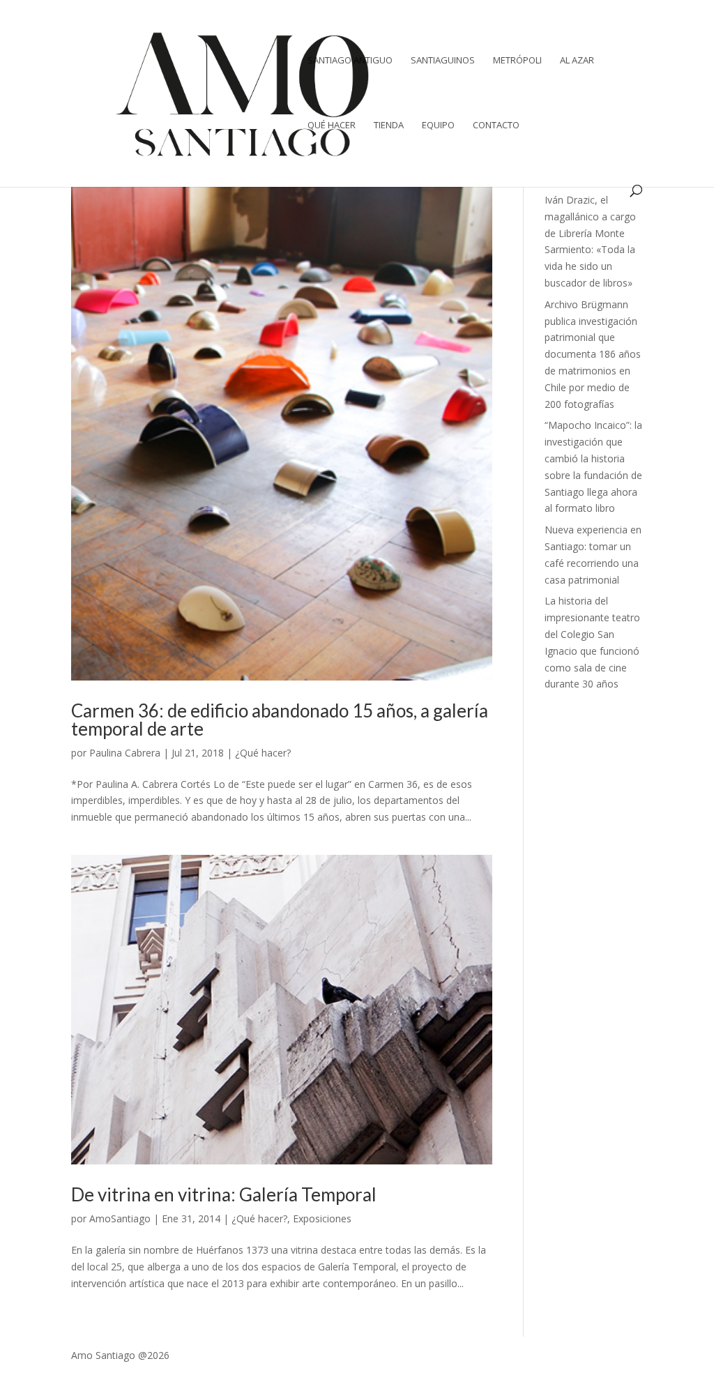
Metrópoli (517, 60)
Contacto (496, 125)
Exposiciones (322, 1218)
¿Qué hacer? (263, 752)
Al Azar (577, 60)
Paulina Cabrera (124, 752)
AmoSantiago (120, 1218)
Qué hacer (331, 125)
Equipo (438, 125)
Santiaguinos (443, 60)
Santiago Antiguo (350, 60)
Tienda (389, 125)
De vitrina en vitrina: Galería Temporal (224, 1194)
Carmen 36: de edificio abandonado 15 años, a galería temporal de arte (279, 719)
